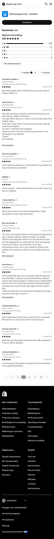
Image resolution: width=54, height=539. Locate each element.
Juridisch (32, 484)
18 (41, 377)
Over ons (32, 457)
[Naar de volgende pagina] (47, 377)
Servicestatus (34, 488)
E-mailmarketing (35, 427)
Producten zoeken (10, 413)
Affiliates (32, 479)
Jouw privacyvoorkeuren (12, 532)
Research (6, 475)
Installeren (27, 22)
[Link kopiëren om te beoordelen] (18, 79)
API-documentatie (10, 461)
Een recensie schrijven (12, 64)
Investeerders (34, 466)
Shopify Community (10, 466)
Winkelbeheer (8, 436)
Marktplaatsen (34, 413)
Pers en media (34, 470)
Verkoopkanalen (9, 409)
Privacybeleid (8, 520)
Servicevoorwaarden (11, 513)
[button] (35, 73)
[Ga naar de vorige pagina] (6, 377)
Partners (31, 475)
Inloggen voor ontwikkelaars (14, 507)
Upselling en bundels (37, 422)
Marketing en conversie (12, 431)
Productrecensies (35, 418)
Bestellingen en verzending (14, 422)
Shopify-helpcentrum (11, 457)
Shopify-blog (7, 470)
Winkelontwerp (8, 427)
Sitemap (5, 526)
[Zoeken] (46, 4)
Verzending (33, 436)
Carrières (32, 461)
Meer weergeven (8, 145)
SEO (29, 431)
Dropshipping (33, 409)
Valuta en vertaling (36, 440)
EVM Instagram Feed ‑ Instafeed (24, 14)
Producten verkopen (11, 418)
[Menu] (50, 4)
